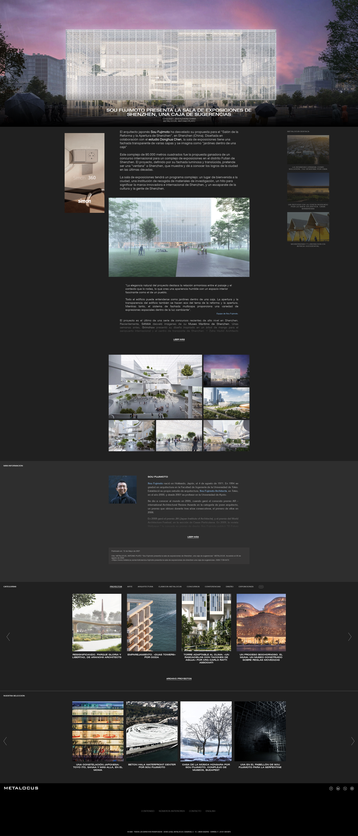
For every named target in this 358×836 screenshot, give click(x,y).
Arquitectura (145, 587)
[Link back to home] (21, 788)
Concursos (193, 587)
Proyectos (116, 587)
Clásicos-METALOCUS (170, 587)
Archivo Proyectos (179, 679)
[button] (8, 637)
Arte (129, 587)
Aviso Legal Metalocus (173, 832)
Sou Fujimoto (160, 132)
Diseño (229, 587)
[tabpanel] (179, 637)
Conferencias (213, 587)
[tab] (116, 586)
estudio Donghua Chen (165, 139)
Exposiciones (246, 587)
